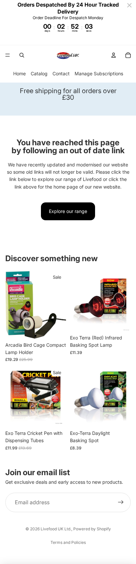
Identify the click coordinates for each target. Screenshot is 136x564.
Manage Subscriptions (99, 73)
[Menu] (7, 55)
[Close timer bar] (129, 5)
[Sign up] (121, 503)
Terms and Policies (68, 542)
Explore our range (68, 211)
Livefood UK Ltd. (56, 528)
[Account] (113, 55)
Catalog (39, 73)
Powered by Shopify (92, 528)
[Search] (22, 55)
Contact (61, 73)
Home (19, 73)
